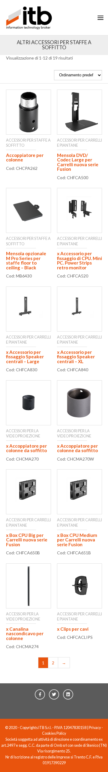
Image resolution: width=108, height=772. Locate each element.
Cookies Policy (54, 733)
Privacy (95, 727)
